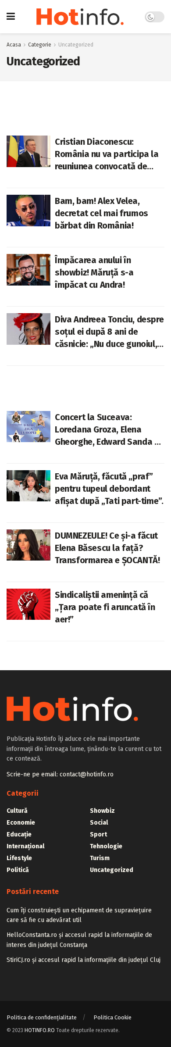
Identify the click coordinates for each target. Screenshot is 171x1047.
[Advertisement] (85, 383)
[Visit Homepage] (80, 16)
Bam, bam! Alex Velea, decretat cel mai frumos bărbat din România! (101, 213)
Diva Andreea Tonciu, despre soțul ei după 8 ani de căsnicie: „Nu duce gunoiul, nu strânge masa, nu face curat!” (109, 332)
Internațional (25, 846)
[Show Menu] (11, 16)
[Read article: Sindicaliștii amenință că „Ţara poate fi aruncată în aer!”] (28, 604)
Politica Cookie (112, 1017)
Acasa (14, 45)
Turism (100, 858)
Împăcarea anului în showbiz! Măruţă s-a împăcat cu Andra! (94, 272)
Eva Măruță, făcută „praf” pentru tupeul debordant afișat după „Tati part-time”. (109, 488)
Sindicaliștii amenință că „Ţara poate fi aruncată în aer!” (105, 607)
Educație (19, 834)
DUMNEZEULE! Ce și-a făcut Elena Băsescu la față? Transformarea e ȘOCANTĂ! (107, 547)
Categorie (39, 45)
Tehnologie (106, 846)
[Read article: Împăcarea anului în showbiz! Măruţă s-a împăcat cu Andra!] (28, 270)
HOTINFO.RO (40, 1030)
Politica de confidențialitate (42, 1017)
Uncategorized (75, 45)
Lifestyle (19, 858)
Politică (18, 870)
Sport (98, 834)
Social (99, 822)
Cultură (17, 811)
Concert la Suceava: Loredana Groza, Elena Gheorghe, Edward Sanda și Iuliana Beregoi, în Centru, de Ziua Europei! (107, 430)
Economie (21, 822)
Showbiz (102, 811)
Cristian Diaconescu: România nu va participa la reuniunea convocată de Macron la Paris (107, 154)
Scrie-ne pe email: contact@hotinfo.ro (60, 774)
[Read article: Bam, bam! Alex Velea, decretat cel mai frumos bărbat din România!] (28, 210)
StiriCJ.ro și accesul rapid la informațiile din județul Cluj (83, 960)
